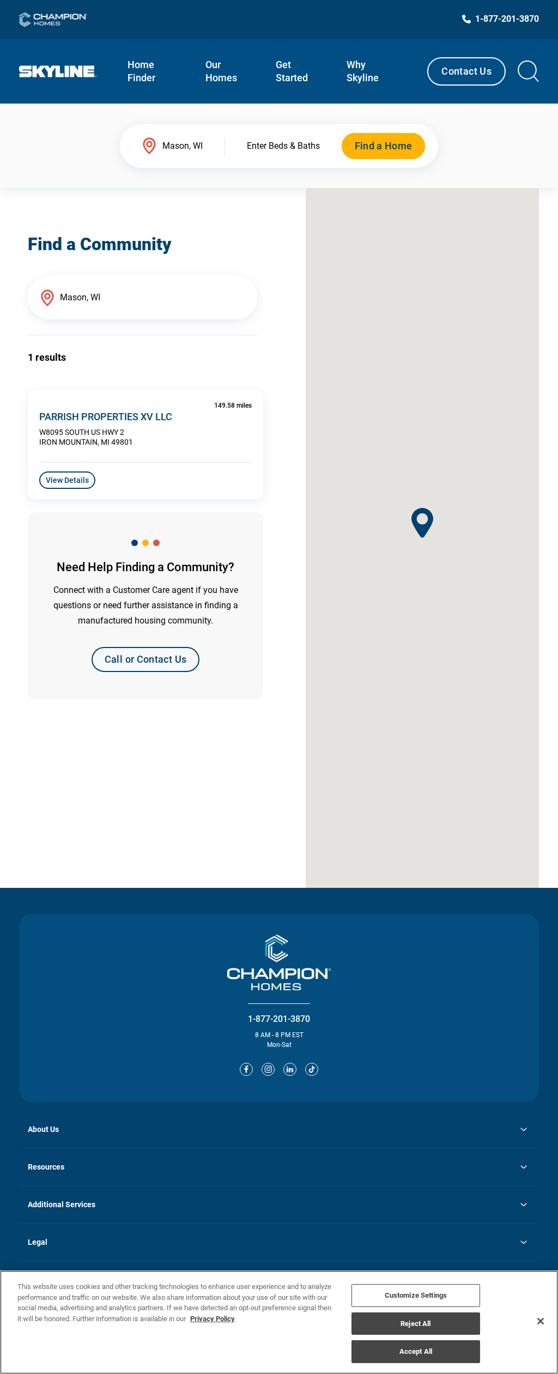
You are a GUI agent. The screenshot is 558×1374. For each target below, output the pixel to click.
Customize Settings (416, 1295)
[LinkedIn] (289, 1069)
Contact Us (466, 71)
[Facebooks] (246, 1069)
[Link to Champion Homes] (53, 20)
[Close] (541, 1321)
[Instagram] (268, 1069)
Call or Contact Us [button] (145, 659)
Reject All (415, 1323)
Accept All (415, 1351)
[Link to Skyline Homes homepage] (58, 71)
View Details (67, 480)
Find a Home (384, 146)
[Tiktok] (311, 1069)
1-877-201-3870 (279, 1019)
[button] (422, 523)
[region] (279, 1322)
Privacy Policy (212, 1319)
